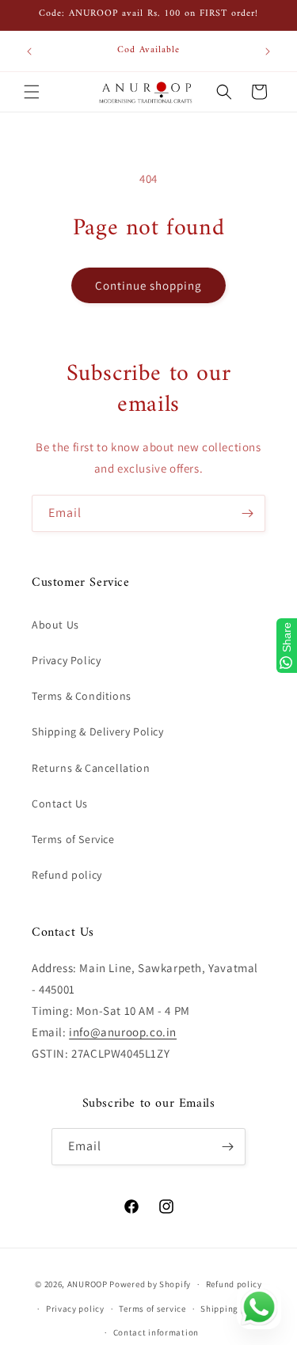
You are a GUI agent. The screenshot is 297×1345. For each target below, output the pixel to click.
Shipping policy (233, 1308)
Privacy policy (75, 1308)
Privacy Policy (66, 660)
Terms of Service (73, 839)
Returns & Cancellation (91, 768)
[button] (31, 91)
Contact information (156, 1332)
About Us (55, 624)
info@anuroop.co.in (123, 1031)
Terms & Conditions (81, 696)
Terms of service (152, 1308)
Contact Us (60, 803)
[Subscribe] (247, 513)
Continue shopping (148, 285)
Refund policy (67, 875)
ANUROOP (87, 1284)
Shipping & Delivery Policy (98, 731)
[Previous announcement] (29, 51)
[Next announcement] (267, 51)
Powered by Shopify (150, 1284)
